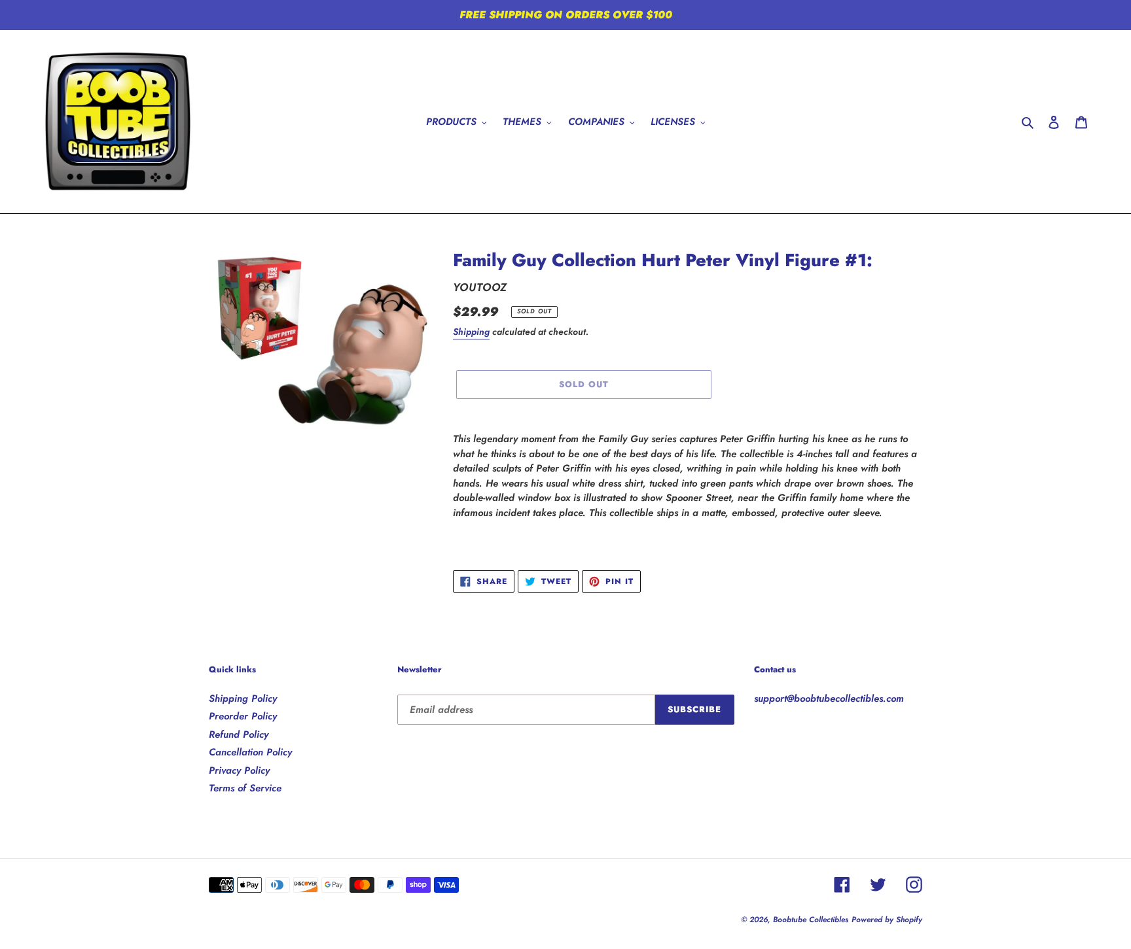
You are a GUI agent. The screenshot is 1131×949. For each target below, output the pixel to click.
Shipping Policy (243, 698)
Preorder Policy (243, 716)
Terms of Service (245, 788)
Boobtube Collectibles (810, 919)
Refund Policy (238, 734)
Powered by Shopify (887, 919)
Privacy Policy (239, 770)
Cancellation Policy (250, 752)
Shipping (471, 331)
